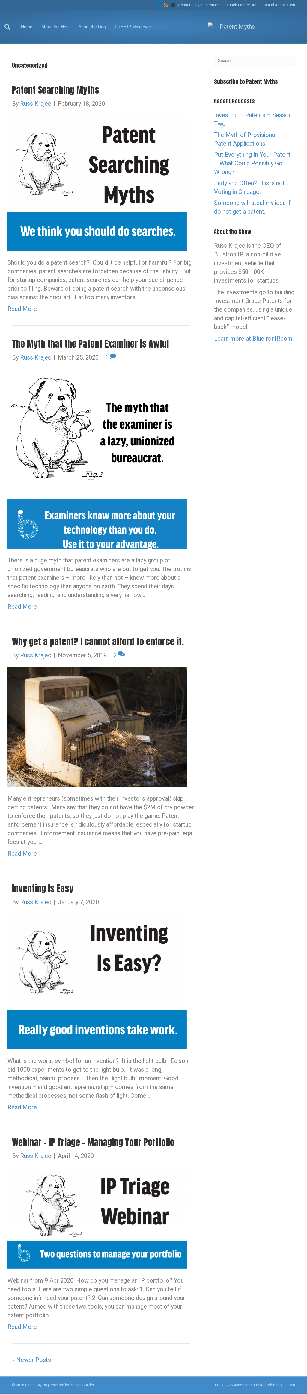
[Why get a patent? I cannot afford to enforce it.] (97, 726)
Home (26, 26)
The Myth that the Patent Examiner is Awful (90, 344)
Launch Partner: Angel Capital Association (260, 5)
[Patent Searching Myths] (97, 183)
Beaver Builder (82, 1385)
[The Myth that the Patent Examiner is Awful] (97, 458)
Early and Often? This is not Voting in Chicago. (249, 187)
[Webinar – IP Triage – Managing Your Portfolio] (97, 1218)
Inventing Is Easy (42, 888)
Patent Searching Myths (55, 90)
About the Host (55, 26)
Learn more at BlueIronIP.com (253, 338)
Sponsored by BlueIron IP (197, 5)
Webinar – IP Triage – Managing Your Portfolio (93, 1142)
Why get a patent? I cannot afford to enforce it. (98, 641)
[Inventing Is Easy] (97, 981)
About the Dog (92, 26)
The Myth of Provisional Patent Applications (245, 139)
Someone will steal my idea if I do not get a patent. (254, 207)
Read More (22, 309)
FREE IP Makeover (133, 26)
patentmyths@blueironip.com (270, 1385)
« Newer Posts (31, 1360)
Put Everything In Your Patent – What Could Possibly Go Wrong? (252, 163)
